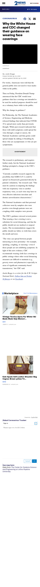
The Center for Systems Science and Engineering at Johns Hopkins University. (19, 469)
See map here (8, 465)
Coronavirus (10, 18)
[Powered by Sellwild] (34, 417)
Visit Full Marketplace (30, 293)
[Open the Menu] (4, 3)
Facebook (19, 279)
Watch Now (34, 3)
